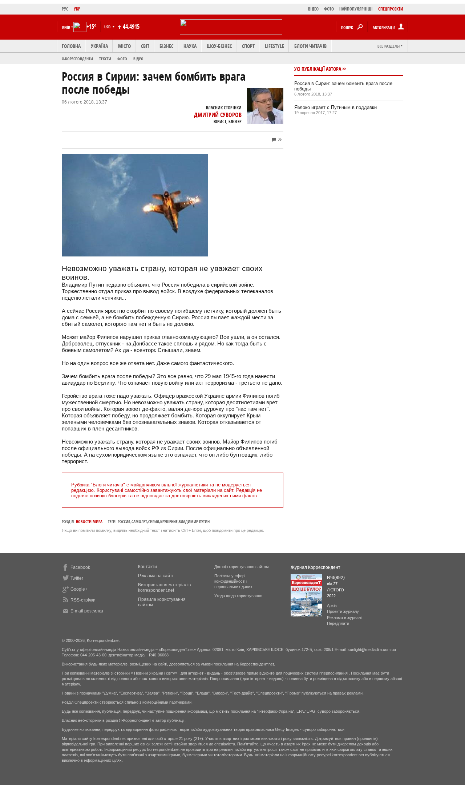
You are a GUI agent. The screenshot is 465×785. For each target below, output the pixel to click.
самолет (139, 521)
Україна (99, 46)
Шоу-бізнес (219, 46)
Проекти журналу (343, 611)
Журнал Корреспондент (315, 567)
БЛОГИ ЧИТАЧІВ (310, 46)
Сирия (153, 521)
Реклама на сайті (155, 575)
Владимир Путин (194, 521)
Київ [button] (66, 27)
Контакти (147, 566)
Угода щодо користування (238, 596)
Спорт (248, 46)
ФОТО (329, 9)
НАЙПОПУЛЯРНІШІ (356, 9)
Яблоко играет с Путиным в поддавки (335, 107)
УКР (77, 9)
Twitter (76, 578)
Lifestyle (274, 46)
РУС (65, 9)
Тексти (105, 58)
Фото (122, 58)
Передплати (338, 623)
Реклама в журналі (344, 617)
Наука (190, 46)
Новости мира (89, 521)
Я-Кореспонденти (77, 58)
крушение (169, 521)
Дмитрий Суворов (218, 115)
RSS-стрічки (83, 600)
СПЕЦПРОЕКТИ (390, 9)
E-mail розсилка (86, 611)
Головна (71, 46)
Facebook (80, 567)
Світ (145, 46)
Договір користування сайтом (241, 567)
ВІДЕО (313, 9)
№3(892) (336, 577)
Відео (138, 58)
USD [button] (108, 26)
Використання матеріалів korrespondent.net (164, 587)
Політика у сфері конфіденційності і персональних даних (233, 581)
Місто (124, 46)
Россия (124, 521)
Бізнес (166, 46)
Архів (332, 605)
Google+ (79, 589)
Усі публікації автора (317, 68)
